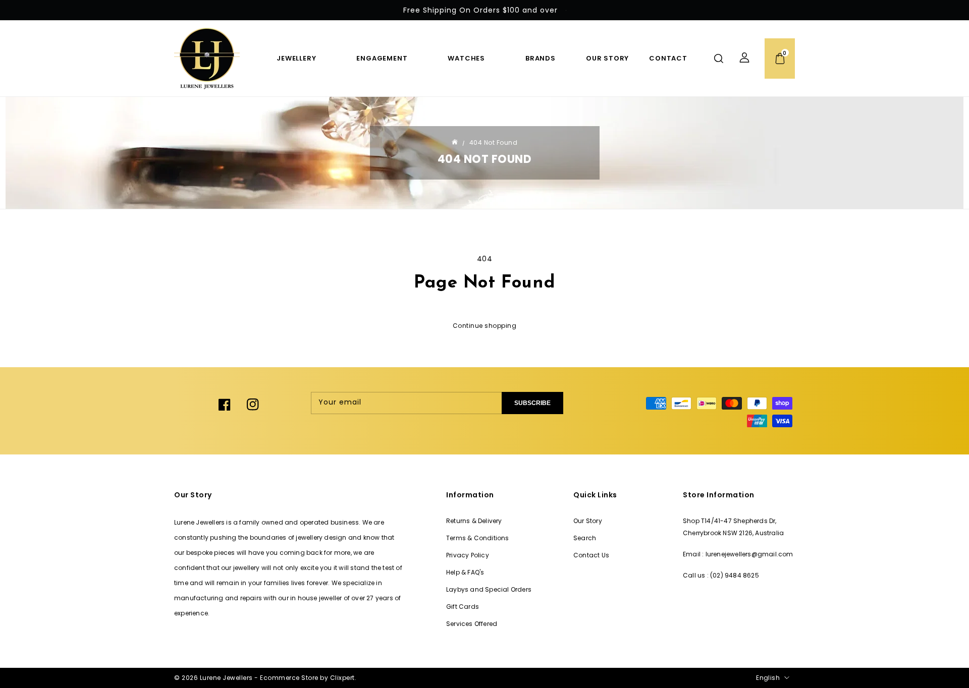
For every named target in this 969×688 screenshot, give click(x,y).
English (768, 677)
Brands (540, 58)
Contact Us (591, 555)
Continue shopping (485, 325)
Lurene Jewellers (226, 677)
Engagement (381, 58)
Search (584, 538)
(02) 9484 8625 (734, 575)
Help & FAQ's (465, 572)
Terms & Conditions (477, 538)
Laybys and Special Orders (488, 589)
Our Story (587, 521)
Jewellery (296, 58)
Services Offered (471, 623)
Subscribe (532, 403)
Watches (466, 58)
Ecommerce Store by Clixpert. (308, 677)
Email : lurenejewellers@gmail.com (738, 554)
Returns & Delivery (474, 521)
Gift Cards (462, 606)
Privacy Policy (467, 555)
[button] (718, 58)
